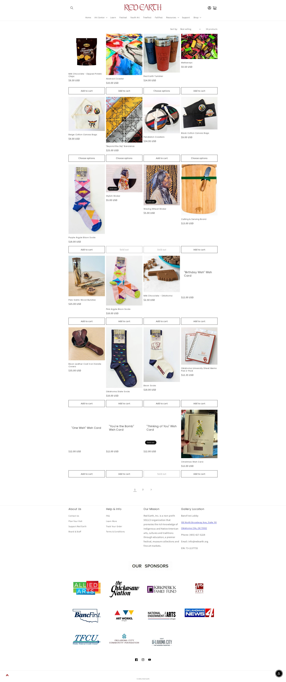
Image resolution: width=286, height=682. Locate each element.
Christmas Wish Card (192, 462)
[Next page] (151, 489)
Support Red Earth (77, 526)
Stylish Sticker (113, 196)
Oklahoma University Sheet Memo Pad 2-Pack (199, 369)
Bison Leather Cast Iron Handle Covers (85, 365)
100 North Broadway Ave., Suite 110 (199, 522)
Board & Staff (75, 531)
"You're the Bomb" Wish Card (121, 427)
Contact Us (74, 515)
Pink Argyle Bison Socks (118, 309)
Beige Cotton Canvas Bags (83, 134)
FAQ (108, 515)
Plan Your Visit (75, 521)
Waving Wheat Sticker (155, 209)
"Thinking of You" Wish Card (162, 427)
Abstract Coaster (115, 79)
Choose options (162, 90)
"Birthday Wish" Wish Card (198, 273)
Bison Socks (150, 385)
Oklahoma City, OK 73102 (194, 528)
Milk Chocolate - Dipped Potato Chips (85, 75)
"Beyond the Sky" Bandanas (120, 146)
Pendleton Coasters (154, 137)
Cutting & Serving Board (193, 219)
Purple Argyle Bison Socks (82, 237)
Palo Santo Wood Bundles (82, 300)
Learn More (111, 521)
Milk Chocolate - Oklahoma (158, 296)
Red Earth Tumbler (153, 76)
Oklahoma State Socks (118, 391)
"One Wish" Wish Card (86, 428)
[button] (72, 8)
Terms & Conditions (115, 531)
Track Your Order (114, 526)
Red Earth (145, 679)
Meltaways (186, 63)
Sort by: (173, 29)
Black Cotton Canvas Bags (195, 133)
